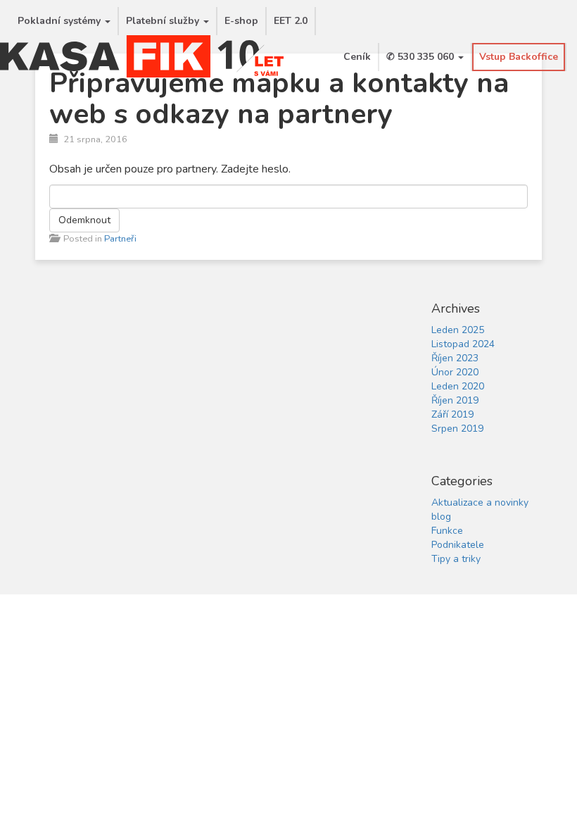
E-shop (241, 20)
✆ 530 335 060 (421, 56)
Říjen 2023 (454, 358)
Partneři (120, 238)
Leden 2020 (457, 386)
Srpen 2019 (457, 428)
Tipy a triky (456, 559)
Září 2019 (452, 414)
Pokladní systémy (60, 20)
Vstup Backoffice (518, 56)
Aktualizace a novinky (479, 502)
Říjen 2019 (454, 400)
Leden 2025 (457, 330)
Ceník (357, 56)
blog (441, 516)
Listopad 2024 (463, 344)
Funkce (447, 530)
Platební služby (164, 20)
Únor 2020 (454, 372)
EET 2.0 (290, 20)
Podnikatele (457, 544)
